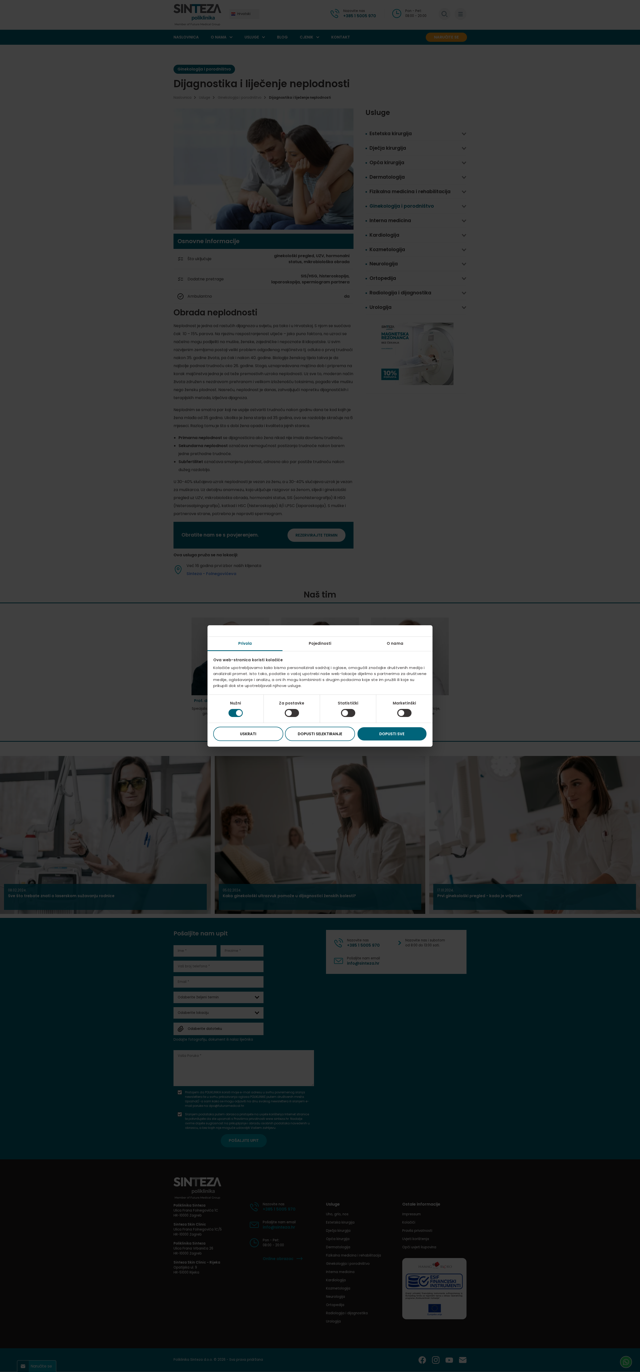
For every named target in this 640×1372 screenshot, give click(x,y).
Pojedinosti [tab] (320, 643)
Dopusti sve (391, 733)
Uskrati (248, 733)
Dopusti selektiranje (320, 733)
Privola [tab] (245, 643)
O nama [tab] (395, 643)
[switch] (292, 713)
